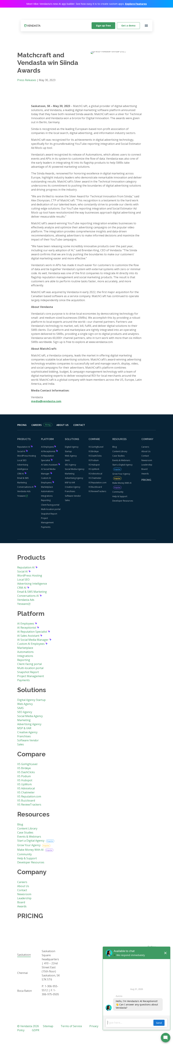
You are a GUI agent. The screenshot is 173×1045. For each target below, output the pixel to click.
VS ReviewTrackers (97, 491)
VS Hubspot (94, 464)
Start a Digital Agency (122, 464)
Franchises (70, 491)
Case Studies (118, 455)
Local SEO (22, 460)
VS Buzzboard (95, 487)
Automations (47, 491)
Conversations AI (25, 487)
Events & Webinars (121, 460)
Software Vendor (73, 495)
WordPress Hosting (26, 455)
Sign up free (103, 25)
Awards (145, 473)
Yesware (21, 495)
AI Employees (47, 446)
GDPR (35, 1030)
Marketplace (47, 487)
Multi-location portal (50, 509)
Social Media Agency (74, 469)
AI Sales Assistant (49, 464)
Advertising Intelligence (32, 583)
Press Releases (26, 80)
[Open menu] (146, 25)
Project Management (30, 676)
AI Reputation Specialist (32, 631)
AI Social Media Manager (33, 640)
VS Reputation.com (97, 482)
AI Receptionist (48, 451)
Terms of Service (71, 1026)
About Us (62, 425)
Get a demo (128, 25)
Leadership (146, 464)
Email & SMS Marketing (32, 592)
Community (117, 491)
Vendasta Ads (23, 491)
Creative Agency (72, 487)
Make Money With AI (121, 482)
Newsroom (146, 460)
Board (144, 469)
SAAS (67, 460)
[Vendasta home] (32, 25)
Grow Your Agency (121, 473)
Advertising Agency (74, 478)
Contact (79, 425)
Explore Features (136, 3)
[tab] (24, 955)
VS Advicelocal (95, 473)
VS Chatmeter (95, 478)
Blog (114, 446)
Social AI (21, 451)
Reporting (46, 500)
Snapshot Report (49, 513)
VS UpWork (94, 469)
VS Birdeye (94, 451)
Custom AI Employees (31, 644)
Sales (67, 500)
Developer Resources (122, 500)
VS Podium (94, 460)
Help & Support (119, 496)
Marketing (69, 473)
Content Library (119, 451)
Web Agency (71, 455)
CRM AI (20, 473)
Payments (45, 527)
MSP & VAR (70, 482)
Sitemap (48, 1026)
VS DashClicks (95, 455)
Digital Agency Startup (31, 700)
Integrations (47, 495)
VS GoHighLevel (96, 446)
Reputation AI (24, 446)
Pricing (22, 425)
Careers (36, 425)
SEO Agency (70, 464)
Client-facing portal (50, 504)
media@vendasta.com (46, 401)
